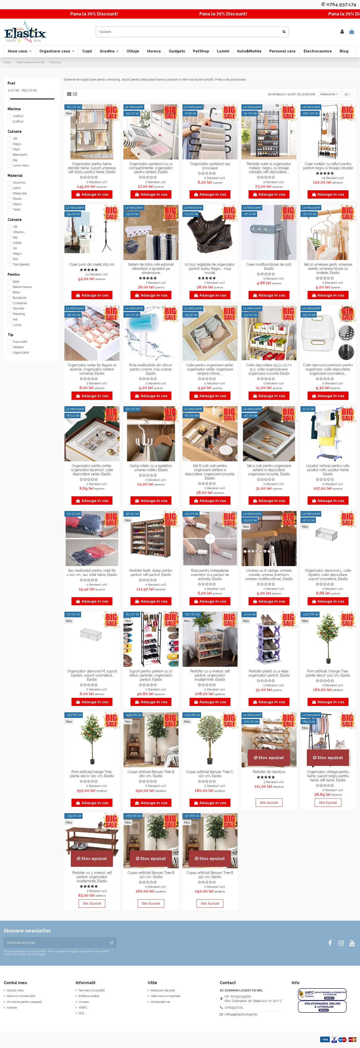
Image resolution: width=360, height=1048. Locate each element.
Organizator (21, 352)
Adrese (12, 1007)
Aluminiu (19, 182)
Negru (17, 144)
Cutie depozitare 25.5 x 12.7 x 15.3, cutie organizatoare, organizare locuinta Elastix (269, 369)
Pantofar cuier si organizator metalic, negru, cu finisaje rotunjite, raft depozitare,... (269, 168)
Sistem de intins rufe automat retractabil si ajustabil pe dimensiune (151, 268)
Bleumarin (20, 154)
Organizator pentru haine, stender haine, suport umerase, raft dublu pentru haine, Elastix (92, 168)
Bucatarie (19, 297)
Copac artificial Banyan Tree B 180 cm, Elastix (150, 774)
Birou (16, 292)
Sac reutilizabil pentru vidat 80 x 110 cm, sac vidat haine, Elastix (92, 573)
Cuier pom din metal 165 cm (91, 264)
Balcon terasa (22, 287)
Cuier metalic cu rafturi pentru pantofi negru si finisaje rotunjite (328, 166)
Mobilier (18, 347)
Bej (15, 160)
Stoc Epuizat (269, 802)
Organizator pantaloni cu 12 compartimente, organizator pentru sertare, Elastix (151, 168)
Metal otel (19, 193)
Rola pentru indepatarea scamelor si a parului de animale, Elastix (210, 575)
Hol (15, 319)
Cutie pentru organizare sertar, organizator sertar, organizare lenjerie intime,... (210, 369)
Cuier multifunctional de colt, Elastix (269, 266)
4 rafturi (18, 116)
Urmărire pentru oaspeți (24, 1002)
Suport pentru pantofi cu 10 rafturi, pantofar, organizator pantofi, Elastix (150, 675)
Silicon (17, 204)
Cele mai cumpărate (165, 996)
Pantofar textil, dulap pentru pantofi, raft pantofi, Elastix (150, 573)
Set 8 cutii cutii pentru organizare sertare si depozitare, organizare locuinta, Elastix (210, 472)
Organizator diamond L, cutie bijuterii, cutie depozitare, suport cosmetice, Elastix (328, 575)
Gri (15, 248)
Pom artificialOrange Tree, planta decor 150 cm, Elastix (92, 774)
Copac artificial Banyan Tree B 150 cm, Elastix (209, 875)
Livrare (84, 1002)
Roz (15, 259)
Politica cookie (89, 996)
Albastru (18, 232)
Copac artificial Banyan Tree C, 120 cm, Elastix (210, 774)
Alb (15, 138)
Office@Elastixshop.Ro (241, 1014)
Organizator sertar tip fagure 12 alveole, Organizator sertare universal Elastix (92, 369)
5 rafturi (18, 121)
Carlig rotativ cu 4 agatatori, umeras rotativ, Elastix (151, 468)
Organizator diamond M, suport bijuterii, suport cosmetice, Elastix (92, 675)
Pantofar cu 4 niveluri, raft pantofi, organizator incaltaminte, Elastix (210, 675)
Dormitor (18, 308)
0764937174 (234, 1007)
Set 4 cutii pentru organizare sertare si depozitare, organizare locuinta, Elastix (269, 470)
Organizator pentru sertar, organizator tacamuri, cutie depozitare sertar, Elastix (92, 470)
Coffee (17, 243)
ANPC (83, 1007)
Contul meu (15, 990)
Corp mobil (20, 342)
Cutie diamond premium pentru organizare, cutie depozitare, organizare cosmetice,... (328, 369)
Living (17, 325)
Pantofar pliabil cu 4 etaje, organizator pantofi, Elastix (269, 673)
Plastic (17, 199)
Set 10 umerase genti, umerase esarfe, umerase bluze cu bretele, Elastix (328, 268)
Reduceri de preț (163, 990)
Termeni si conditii (92, 990)
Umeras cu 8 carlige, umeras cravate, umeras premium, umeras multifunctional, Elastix (269, 575)
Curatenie (20, 303)
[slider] (9, 99)
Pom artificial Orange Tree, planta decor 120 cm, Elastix (328, 673)
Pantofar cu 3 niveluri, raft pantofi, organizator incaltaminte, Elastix (92, 877)
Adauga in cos (95, 194)
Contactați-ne (160, 1002)
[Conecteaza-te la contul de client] (342, 32)
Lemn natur (21, 165)
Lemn (17, 188)
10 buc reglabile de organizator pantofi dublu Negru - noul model (210, 268)
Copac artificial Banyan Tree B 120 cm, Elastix (150, 875)
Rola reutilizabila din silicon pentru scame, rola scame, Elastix (150, 369)
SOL (82, 1013)
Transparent (21, 264)
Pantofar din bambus (269, 772)
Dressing (19, 314)
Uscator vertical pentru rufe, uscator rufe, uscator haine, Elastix (328, 470)
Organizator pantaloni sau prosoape (210, 166)
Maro (16, 149)
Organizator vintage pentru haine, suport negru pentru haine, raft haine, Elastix (328, 776)
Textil (16, 209)
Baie (16, 281)
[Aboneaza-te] (111, 942)
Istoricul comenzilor (21, 996)
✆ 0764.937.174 (338, 4)
